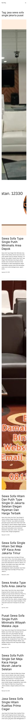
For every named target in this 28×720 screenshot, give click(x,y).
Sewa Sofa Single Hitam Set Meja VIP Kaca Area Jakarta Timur (13, 548)
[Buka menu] (25, 3)
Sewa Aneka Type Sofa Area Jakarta (14, 584)
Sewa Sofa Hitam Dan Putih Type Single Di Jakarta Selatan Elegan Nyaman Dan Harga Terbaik (13, 504)
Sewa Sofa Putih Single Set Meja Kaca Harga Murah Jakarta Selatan (13, 662)
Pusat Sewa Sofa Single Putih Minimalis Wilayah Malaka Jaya (13, 621)
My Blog (4, 2)
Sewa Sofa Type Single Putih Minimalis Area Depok (12, 243)
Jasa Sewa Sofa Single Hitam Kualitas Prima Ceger (12, 704)
